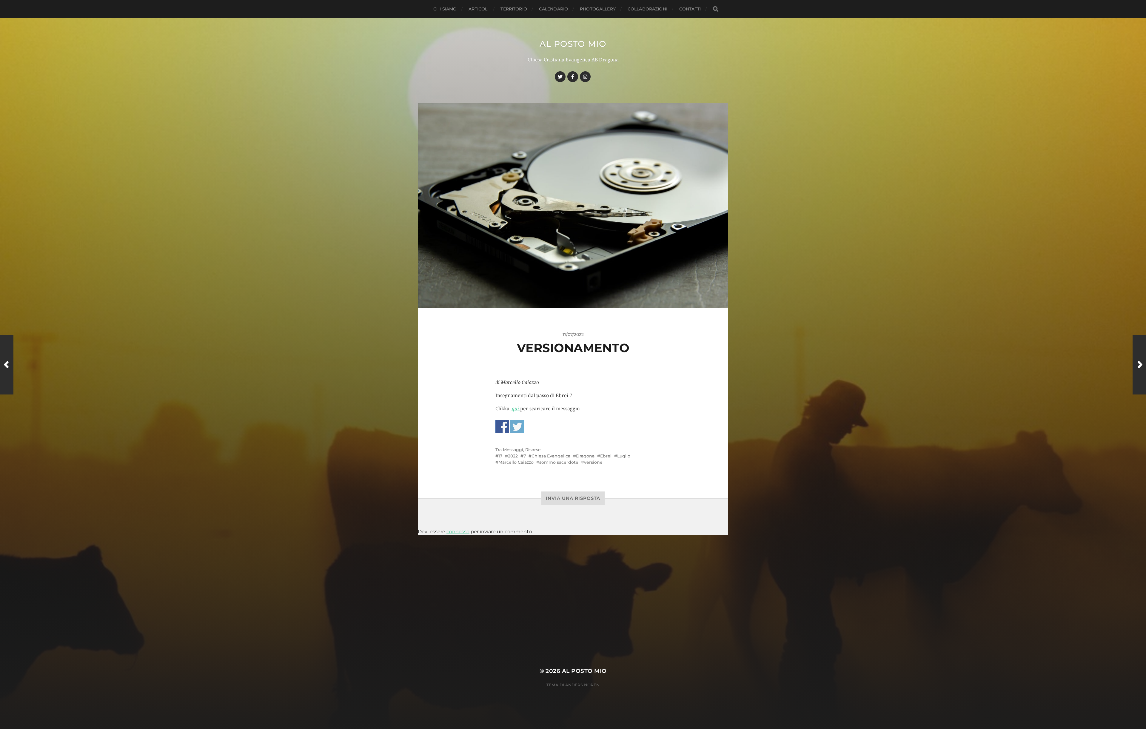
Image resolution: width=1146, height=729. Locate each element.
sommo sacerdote (558, 462)
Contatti (690, 9)
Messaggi (513, 449)
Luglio (623, 456)
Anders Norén (582, 684)
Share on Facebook (502, 426)
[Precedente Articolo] (6, 364)
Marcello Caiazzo (516, 462)
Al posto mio (573, 44)
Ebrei (605, 456)
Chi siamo (445, 9)
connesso (457, 531)
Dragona (585, 456)
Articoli (479, 9)
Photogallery (598, 9)
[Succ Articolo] (1139, 364)
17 (500, 456)
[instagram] (585, 76)
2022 (513, 456)
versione (593, 462)
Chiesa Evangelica (551, 456)
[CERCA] (716, 9)
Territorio (513, 9)
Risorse (533, 449)
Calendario (553, 9)
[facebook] (572, 76)
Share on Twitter (517, 426)
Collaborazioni (647, 9)
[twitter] (560, 76)
